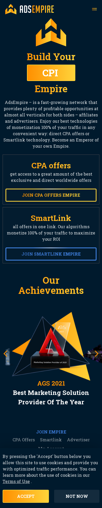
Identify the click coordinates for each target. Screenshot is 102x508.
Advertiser (78, 439)
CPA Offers (24, 439)
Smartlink (51, 439)
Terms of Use (16, 481)
